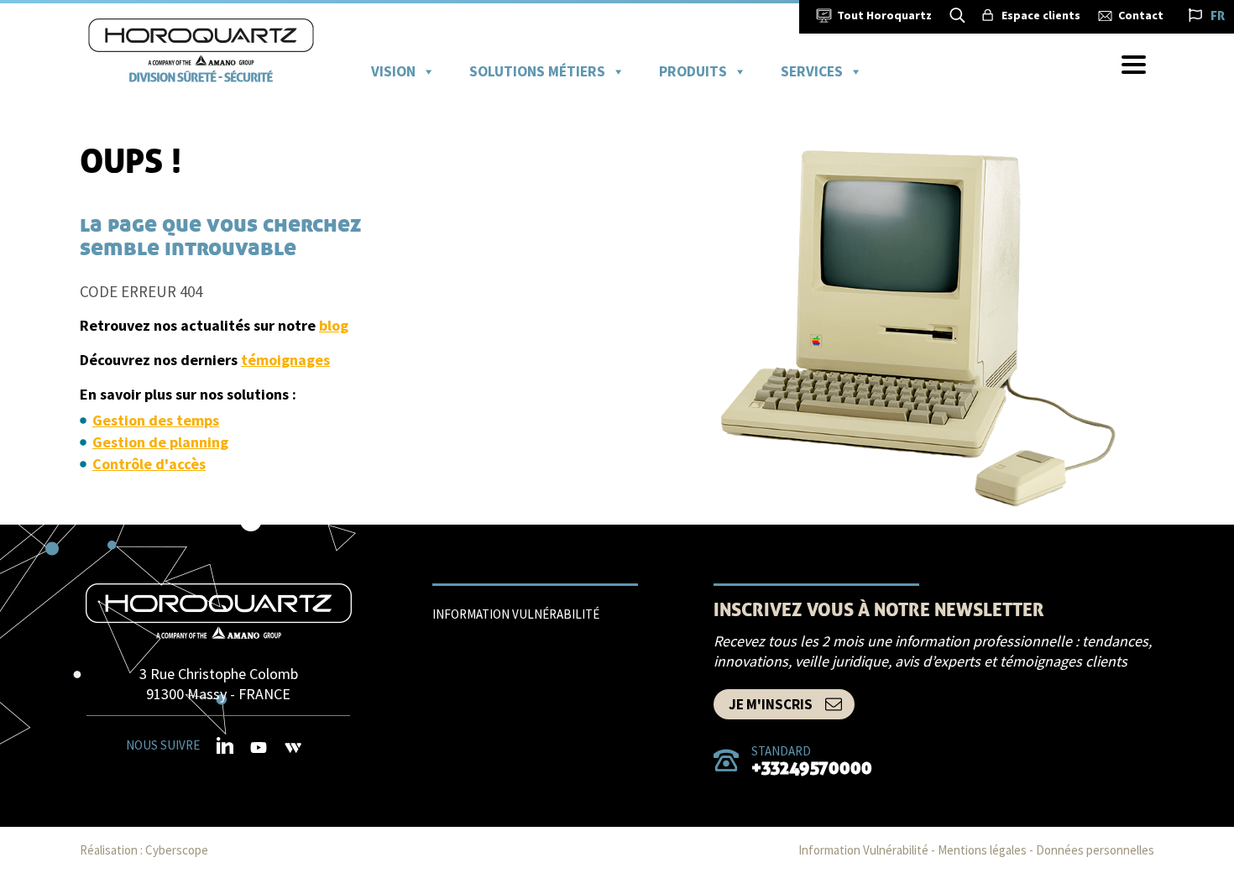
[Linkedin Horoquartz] (225, 746)
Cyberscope (176, 850)
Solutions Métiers (537, 71)
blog (333, 325)
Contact (1140, 15)
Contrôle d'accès (149, 463)
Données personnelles (1095, 850)
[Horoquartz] (219, 611)
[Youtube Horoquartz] (258, 749)
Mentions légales (982, 850)
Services (812, 71)
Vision (393, 71)
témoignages (285, 359)
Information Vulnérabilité (515, 614)
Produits (693, 71)
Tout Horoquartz (884, 15)
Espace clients (1040, 15)
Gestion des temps (155, 420)
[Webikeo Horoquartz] (293, 748)
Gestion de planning (160, 442)
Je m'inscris (771, 704)
